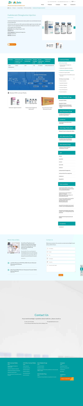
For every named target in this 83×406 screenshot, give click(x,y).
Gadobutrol (61, 176)
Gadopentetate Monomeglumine (65, 173)
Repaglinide (61, 179)
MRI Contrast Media (27, 7)
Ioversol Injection (63, 91)
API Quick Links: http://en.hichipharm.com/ (16, 5)
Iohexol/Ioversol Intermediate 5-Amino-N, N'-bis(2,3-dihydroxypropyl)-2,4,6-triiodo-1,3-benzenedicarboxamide (66, 194)
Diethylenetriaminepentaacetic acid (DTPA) (66, 217)
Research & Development (64, 367)
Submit (60, 275)
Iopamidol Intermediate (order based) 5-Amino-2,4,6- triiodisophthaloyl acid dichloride (66, 211)
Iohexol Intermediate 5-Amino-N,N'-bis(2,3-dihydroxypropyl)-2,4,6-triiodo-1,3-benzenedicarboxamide (66, 188)
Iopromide (61, 164)
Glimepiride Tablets (62, 100)
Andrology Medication (66, 128)
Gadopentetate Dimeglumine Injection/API (31, 108)
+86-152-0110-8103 (52, 1)
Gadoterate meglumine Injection (15, 107)
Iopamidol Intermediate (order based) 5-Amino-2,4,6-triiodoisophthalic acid (66, 206)
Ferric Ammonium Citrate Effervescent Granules (47, 108)
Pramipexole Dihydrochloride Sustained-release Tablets (64, 114)
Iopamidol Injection (63, 83)
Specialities (62, 371)
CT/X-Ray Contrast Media (64, 78)
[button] (74, 27)
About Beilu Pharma (63, 366)
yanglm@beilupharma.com (63, 1)
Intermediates (64, 184)
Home (42, 4)
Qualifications (62, 369)
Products (50, 4)
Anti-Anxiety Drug (65, 144)
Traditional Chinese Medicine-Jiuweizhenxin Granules (65, 148)
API (61, 153)
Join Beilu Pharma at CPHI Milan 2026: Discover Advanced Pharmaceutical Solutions (23, 263)
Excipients (63, 223)
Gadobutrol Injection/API (65, 72)
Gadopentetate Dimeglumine (64, 170)
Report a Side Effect (66, 378)
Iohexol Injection (63, 80)
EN (73, 1)
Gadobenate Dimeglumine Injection (39, 7)
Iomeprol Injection (63, 87)
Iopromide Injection (63, 89)
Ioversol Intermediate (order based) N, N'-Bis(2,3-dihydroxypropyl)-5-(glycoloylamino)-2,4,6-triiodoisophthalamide (66, 200)
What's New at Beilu (13, 240)
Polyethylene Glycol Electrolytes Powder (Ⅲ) (65, 123)
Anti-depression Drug (66, 136)
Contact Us (72, 4)
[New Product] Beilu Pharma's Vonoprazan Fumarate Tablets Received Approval (23, 270)
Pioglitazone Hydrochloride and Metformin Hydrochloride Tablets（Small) (65, 106)
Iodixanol (61, 167)
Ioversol (60, 161)
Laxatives (62, 119)
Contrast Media (20, 7)
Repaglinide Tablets (62, 103)
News (65, 4)
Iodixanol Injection (63, 85)
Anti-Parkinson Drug (66, 111)
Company (58, 4)
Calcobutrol (61, 226)
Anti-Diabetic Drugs (65, 97)
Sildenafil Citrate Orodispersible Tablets (66, 131)
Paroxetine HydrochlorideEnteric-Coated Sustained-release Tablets (65, 139)
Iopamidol (61, 158)
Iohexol (60, 156)
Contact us (11, 44)
